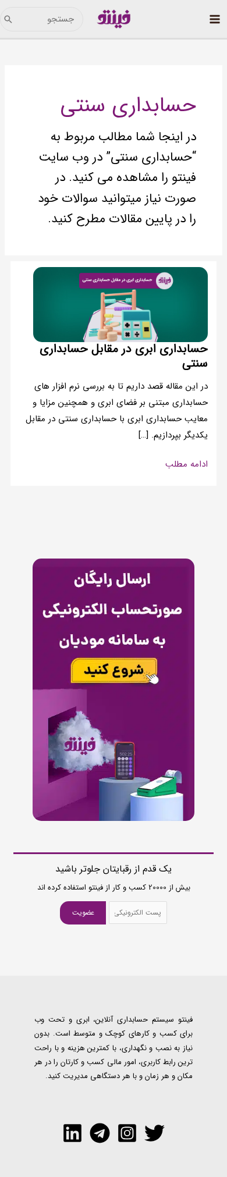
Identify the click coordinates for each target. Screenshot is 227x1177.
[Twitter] (154, 1133)
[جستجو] (8, 19)
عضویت (83, 912)
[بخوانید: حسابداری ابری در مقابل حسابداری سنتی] (120, 304)
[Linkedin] (72, 1133)
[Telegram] (100, 1133)
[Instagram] (127, 1133)
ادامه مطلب (186, 465)
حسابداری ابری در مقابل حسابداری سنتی (124, 356)
